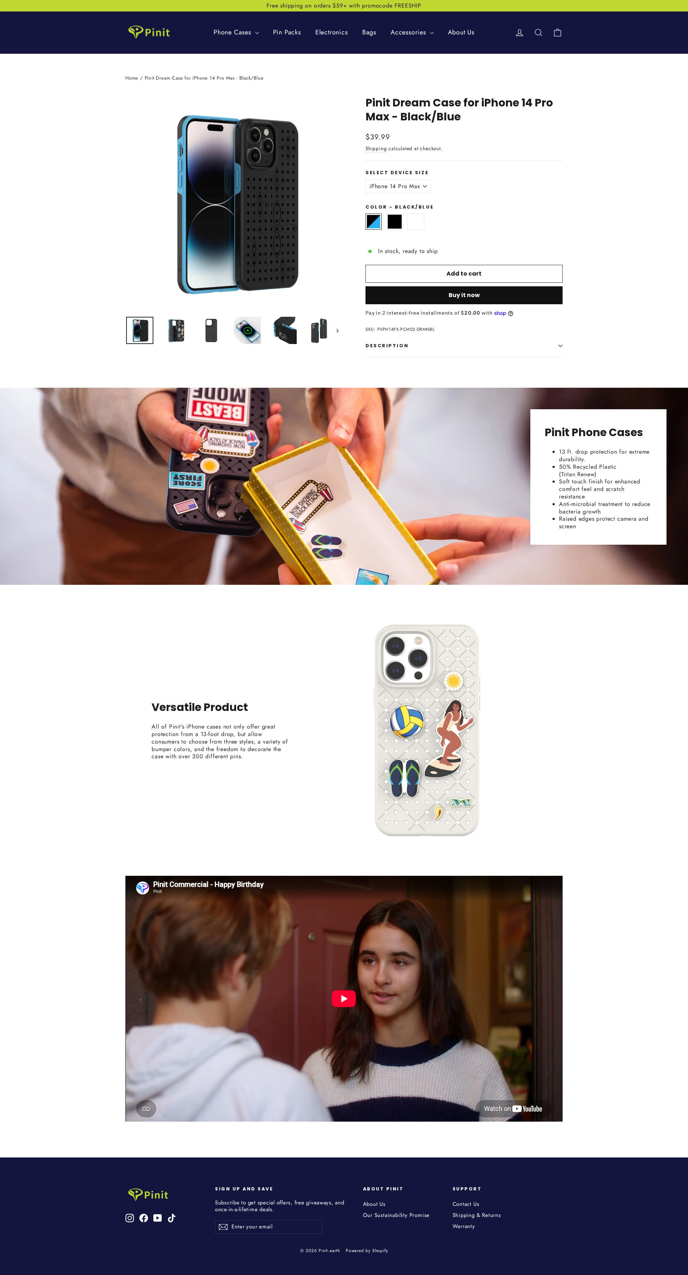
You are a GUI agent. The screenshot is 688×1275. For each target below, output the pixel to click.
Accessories (409, 32)
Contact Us (466, 1204)
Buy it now (464, 295)
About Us (461, 32)
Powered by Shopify (367, 1250)
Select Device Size (397, 173)
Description (387, 346)
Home (131, 78)
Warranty (464, 1226)
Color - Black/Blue (400, 207)
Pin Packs (287, 32)
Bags (369, 32)
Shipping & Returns (477, 1215)
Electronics (331, 32)
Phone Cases (233, 32)
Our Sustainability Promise (396, 1215)
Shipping (376, 148)
